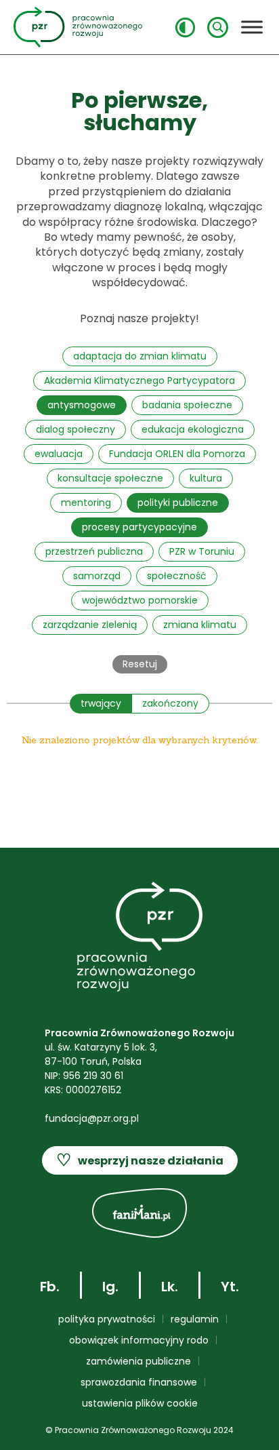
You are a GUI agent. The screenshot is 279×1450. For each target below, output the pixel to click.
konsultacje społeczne (110, 478)
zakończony (170, 703)
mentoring (86, 502)
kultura (206, 478)
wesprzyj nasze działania (139, 1160)
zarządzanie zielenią (90, 624)
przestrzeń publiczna (94, 551)
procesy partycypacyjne (139, 527)
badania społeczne (187, 405)
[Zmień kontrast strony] (185, 27)
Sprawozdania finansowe (139, 1382)
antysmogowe (81, 405)
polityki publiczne (177, 502)
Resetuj (140, 664)
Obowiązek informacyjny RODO (139, 1340)
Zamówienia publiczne (138, 1361)
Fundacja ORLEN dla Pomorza (177, 454)
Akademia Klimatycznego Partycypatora (139, 380)
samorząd (97, 576)
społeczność (177, 576)
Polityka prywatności (106, 1319)
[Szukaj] (217, 27)
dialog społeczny (75, 429)
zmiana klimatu (199, 624)
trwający (101, 703)
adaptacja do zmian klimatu (140, 356)
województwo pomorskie (140, 600)
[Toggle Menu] (252, 26)
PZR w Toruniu (201, 551)
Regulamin (195, 1319)
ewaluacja (59, 454)
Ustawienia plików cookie (140, 1403)
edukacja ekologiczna (193, 429)
